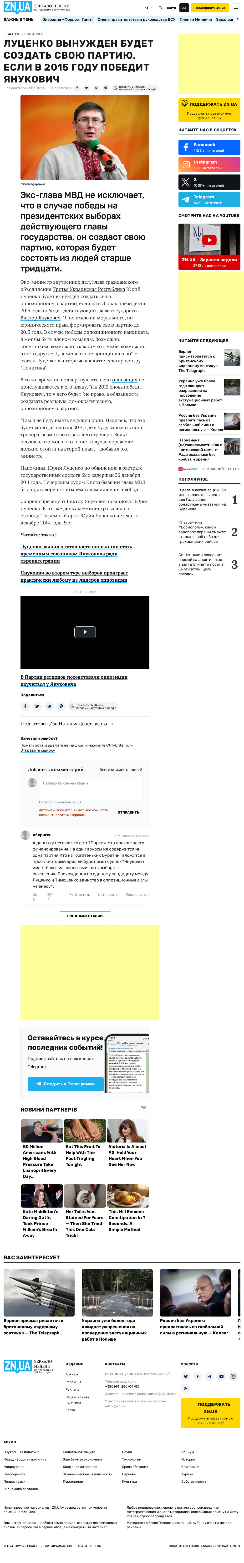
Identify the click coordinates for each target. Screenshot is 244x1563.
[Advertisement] (89, 972)
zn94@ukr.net (165, 1394)
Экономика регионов (21, 1489)
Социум (187, 1452)
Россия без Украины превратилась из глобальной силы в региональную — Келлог (201, 422)
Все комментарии (85, 916)
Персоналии (73, 1482)
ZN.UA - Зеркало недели (209, 259)
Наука (127, 1452)
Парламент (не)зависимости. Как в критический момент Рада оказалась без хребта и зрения (200, 449)
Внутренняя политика (22, 1452)
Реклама (73, 1390)
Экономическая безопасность (87, 1474)
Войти (171, 8)
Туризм (187, 1474)
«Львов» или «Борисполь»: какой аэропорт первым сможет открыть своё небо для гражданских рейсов (202, 532)
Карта (70, 1410)
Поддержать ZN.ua (209, 8)
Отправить (128, 812)
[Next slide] (236, 19)
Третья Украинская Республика (89, 289)
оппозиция (124, 380)
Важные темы (19, 19)
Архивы (72, 1374)
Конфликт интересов (80, 1467)
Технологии (131, 1459)
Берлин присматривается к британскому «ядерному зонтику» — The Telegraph (200, 361)
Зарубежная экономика (82, 1459)
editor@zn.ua (115, 1406)
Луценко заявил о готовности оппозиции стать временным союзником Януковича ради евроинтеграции (76, 553)
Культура (129, 1482)
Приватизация (15, 1482)
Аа (184, 8)
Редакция (73, 1382)
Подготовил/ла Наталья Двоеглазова (64, 724)
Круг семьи (190, 1467)
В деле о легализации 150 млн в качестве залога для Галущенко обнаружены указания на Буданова (202, 499)
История (188, 1459)
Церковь (129, 1474)
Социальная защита (79, 1452)
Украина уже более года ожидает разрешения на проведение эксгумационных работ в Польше (200, 393)
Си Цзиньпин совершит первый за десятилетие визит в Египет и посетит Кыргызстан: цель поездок (201, 564)
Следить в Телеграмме (69, 1083)
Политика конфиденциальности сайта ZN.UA (204, 1546)
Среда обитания (135, 1467)
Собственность (193, 1482)
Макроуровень (15, 1467)
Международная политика (25, 1459)
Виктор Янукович (40, 318)
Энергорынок (14, 1474)
